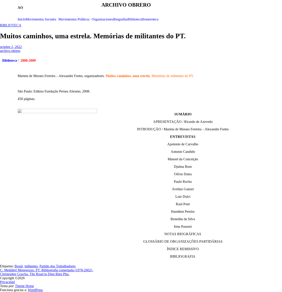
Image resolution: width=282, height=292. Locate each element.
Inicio (22, 19)
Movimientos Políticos (73, 19)
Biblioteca (135, 19)
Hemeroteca (150, 19)
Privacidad (7, 282)
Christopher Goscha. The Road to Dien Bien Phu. (34, 274)
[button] (42, 19)
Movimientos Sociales (41, 19)
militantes (31, 266)
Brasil (19, 266)
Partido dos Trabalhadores (57, 266)
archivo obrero (10, 51)
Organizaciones (102, 19)
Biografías (120, 19)
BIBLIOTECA (10, 25)
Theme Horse (24, 286)
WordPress (35, 290)
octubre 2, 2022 (11, 47)
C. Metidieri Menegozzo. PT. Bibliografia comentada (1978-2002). (46, 270)
